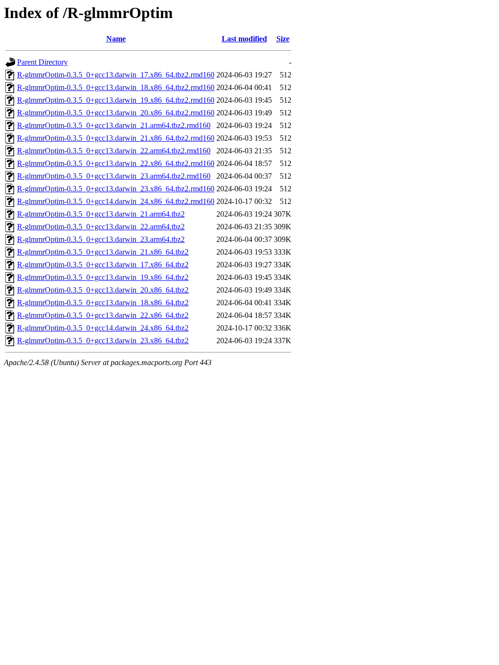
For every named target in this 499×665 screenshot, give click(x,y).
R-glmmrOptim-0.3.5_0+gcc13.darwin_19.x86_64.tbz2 (103, 277)
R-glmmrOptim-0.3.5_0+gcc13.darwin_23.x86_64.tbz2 (103, 340)
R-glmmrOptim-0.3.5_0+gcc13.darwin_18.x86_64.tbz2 (103, 302)
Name (116, 39)
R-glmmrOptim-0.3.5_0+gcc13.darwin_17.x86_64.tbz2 (103, 264)
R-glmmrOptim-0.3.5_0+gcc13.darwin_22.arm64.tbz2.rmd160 (114, 151)
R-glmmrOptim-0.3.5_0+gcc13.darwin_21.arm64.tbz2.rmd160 (114, 125)
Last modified (244, 39)
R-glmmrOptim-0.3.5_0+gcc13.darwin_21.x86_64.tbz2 (103, 252)
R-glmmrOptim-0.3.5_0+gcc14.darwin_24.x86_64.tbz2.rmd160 (115, 201)
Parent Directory (42, 62)
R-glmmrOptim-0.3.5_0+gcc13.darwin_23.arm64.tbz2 (101, 239)
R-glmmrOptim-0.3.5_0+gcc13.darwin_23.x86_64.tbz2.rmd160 (115, 189)
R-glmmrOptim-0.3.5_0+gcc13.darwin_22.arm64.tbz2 (101, 226)
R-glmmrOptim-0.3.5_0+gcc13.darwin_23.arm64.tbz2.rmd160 (114, 176)
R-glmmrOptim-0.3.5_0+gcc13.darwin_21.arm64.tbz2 (101, 214)
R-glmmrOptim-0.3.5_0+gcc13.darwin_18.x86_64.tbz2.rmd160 (115, 87)
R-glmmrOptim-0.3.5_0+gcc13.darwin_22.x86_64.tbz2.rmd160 (115, 163)
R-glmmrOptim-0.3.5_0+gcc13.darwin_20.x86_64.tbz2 (103, 290)
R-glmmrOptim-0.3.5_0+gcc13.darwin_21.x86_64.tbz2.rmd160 (115, 138)
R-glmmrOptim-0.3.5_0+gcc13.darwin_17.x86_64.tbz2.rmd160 (115, 75)
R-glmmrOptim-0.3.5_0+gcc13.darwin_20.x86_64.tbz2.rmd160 (115, 113)
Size (282, 39)
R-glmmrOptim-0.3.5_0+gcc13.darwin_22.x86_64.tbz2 (103, 315)
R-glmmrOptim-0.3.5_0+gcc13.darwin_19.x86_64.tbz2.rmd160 (115, 100)
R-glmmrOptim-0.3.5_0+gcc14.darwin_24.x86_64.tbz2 (103, 328)
